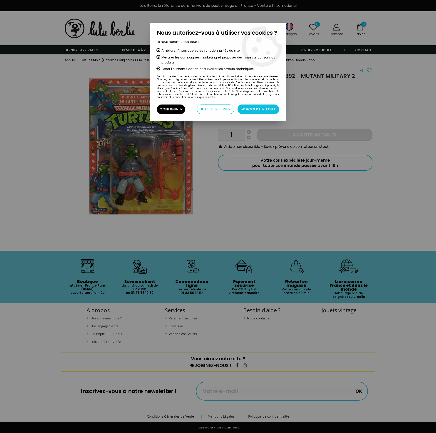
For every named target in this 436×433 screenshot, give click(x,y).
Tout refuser (216, 109)
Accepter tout (260, 109)
